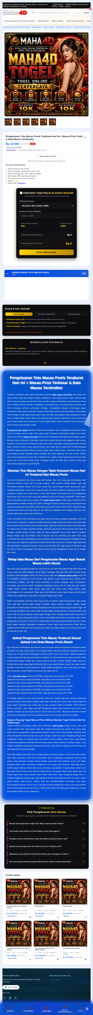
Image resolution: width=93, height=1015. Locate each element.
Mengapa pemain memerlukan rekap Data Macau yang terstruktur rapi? (38, 839)
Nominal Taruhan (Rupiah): (30, 211)
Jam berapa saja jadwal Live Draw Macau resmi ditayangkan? (34, 831)
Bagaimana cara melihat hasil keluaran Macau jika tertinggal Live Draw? (39, 854)
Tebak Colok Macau (74, 314)
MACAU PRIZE (57, 21)
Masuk (67, 6)
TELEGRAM (28, 1011)
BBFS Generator (19, 314)
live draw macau (20, 676)
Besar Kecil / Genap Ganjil (46, 314)
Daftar (61, 6)
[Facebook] (4, 998)
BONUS (10, 1011)
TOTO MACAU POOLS (75, 21)
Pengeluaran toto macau (17, 430)
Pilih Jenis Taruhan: (27, 201)
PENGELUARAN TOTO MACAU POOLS (19, 21)
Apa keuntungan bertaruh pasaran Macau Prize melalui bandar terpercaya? (40, 862)
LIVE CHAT (83, 1011)
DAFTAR (46, 1011)
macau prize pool (30, 437)
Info (84, 273)
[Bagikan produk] (84, 137)
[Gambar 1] (8, 122)
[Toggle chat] (87, 1009)
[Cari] (33, 13)
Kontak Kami (54, 983)
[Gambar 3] (26, 122)
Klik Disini (21, 183)
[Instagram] (10, 998)
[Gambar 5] (43, 122)
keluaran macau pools (67, 575)
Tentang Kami (54, 980)
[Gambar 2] (17, 122)
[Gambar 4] (35, 122)
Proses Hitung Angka (46, 252)
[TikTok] (16, 998)
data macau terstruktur (62, 395)
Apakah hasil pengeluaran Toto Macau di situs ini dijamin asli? (35, 846)
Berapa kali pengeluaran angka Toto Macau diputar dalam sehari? (36, 823)
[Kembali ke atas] (87, 1002)
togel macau (58, 726)
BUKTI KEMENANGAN (64, 1011)
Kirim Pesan (12, 987)
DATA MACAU (58, 4)
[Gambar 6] (52, 122)
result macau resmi (52, 500)
